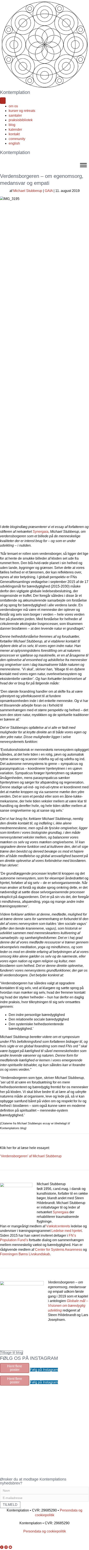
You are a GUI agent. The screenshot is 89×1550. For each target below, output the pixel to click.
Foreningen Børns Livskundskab (25, 1254)
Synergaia (40, 531)
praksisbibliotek (21, 120)
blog (12, 125)
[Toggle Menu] (83, 165)
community (17, 139)
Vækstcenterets (58, 1226)
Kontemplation (15, 92)
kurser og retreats (22, 111)
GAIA (49, 191)
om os (13, 106)
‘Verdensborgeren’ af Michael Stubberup (31, 1156)
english (14, 143)
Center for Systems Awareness (58, 1249)
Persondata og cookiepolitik (44, 1531)
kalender (15, 129)
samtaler (15, 115)
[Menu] (3, 100)
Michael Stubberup (27, 191)
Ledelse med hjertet (66, 1231)
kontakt (14, 134)
